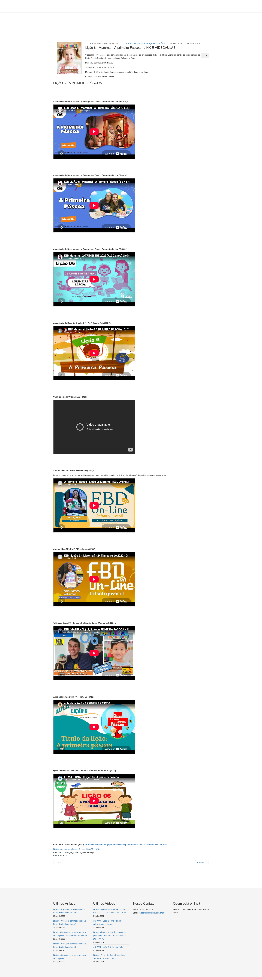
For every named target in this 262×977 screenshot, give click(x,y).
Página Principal (74, 22)
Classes (87, 22)
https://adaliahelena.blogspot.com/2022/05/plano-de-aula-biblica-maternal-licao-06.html (126, 844)
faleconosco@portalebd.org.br (152, 912)
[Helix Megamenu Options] (208, 6)
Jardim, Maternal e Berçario (105, 22)
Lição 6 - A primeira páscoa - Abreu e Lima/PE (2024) (76, 849)
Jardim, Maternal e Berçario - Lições (145, 43)
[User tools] (205, 55)
